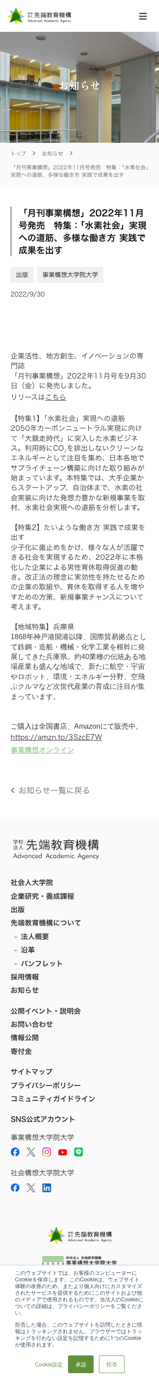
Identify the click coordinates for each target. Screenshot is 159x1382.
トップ (18, 153)
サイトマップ (32, 1072)
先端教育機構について (46, 923)
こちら (55, 397)
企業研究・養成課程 (42, 896)
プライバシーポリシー (46, 1085)
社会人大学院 (32, 882)
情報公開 (25, 1037)
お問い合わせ (32, 1024)
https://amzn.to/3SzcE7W (56, 737)
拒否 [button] (111, 1364)
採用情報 (25, 977)
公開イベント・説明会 (46, 1011)
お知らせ (52, 153)
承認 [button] (81, 1364)
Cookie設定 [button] (49, 1364)
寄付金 (21, 1051)
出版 (18, 909)
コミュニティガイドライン (53, 1099)
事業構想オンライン (42, 750)
